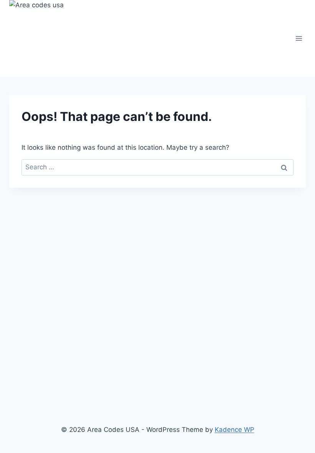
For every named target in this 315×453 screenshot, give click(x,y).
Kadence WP (234, 429)
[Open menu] (299, 38)
